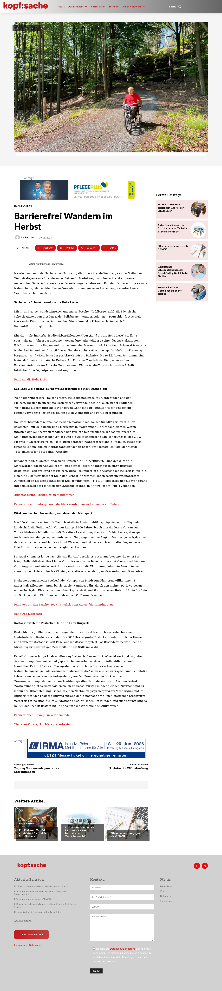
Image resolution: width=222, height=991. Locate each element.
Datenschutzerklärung (123, 948)
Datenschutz (36, 945)
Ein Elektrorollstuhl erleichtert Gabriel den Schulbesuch (33, 833)
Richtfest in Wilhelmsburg (128, 768)
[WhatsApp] (205, 866)
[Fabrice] (18, 237)
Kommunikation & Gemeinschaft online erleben (170, 290)
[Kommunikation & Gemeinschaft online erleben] (198, 292)
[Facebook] (197, 866)
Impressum (20, 945)
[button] (175, 6)
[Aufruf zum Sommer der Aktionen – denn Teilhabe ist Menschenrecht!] (81, 823)
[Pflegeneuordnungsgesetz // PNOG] (126, 823)
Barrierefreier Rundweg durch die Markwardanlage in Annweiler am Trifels (66, 504)
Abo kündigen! (22, 920)
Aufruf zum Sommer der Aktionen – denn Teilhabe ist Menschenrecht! (80, 832)
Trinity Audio (46, 264)
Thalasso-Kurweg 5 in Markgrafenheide (42, 724)
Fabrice (29, 237)
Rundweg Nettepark (28, 614)
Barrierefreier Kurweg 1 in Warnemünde (42, 715)
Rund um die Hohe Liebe (30, 379)
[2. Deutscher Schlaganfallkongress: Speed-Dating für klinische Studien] (198, 271)
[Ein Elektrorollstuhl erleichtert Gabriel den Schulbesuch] (35, 823)
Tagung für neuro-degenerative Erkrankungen (36, 769)
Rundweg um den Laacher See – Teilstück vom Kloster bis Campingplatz (64, 604)
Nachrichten (30, 28)
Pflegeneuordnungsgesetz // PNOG (125, 835)
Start (19, 28)
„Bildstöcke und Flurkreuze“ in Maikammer (44, 495)
